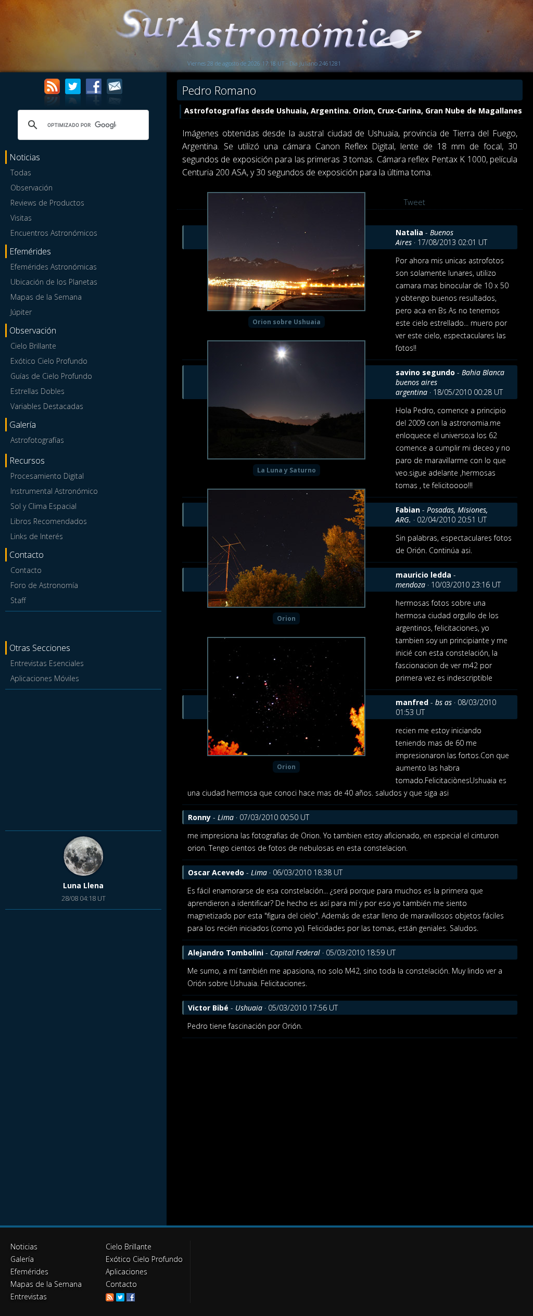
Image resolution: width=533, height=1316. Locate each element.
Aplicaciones (126, 1271)
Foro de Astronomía (44, 585)
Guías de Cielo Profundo (51, 376)
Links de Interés (36, 536)
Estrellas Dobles (37, 391)
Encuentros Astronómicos (53, 233)
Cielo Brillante (33, 346)
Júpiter (21, 312)
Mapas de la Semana (46, 297)
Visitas (21, 218)
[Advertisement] (83, 758)
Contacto (26, 570)
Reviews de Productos (47, 203)
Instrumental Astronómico (54, 491)
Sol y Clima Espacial (43, 506)
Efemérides (29, 1271)
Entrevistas (28, 1296)
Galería (22, 1259)
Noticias (23, 1246)
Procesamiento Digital (47, 476)
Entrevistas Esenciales (47, 663)
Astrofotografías (37, 440)
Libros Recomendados (48, 521)
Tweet (414, 202)
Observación (31, 188)
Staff (18, 600)
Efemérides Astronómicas (53, 267)
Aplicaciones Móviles (44, 678)
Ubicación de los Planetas (53, 282)
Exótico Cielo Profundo (48, 361)
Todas (20, 172)
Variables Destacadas (46, 406)
